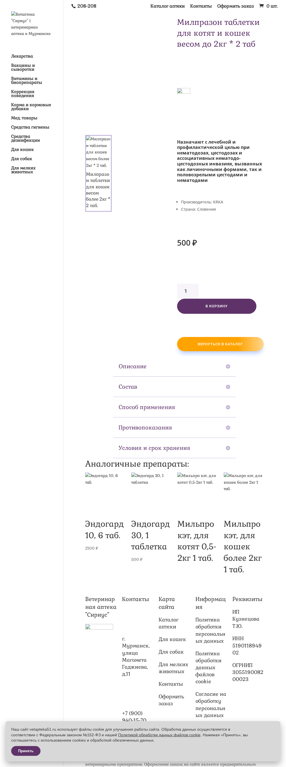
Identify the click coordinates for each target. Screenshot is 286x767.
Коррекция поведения (22, 94)
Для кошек (22, 150)
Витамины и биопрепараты (26, 81)
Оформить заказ (235, 6)
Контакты (201, 6)
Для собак (21, 159)
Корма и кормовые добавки (31, 107)
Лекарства (22, 56)
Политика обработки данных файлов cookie (208, 667)
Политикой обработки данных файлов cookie (159, 735)
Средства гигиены (30, 127)
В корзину (217, 306)
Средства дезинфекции (25, 138)
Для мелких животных (23, 170)
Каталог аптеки (168, 6)
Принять (26, 751)
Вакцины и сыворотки (23, 67)
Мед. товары (24, 118)
